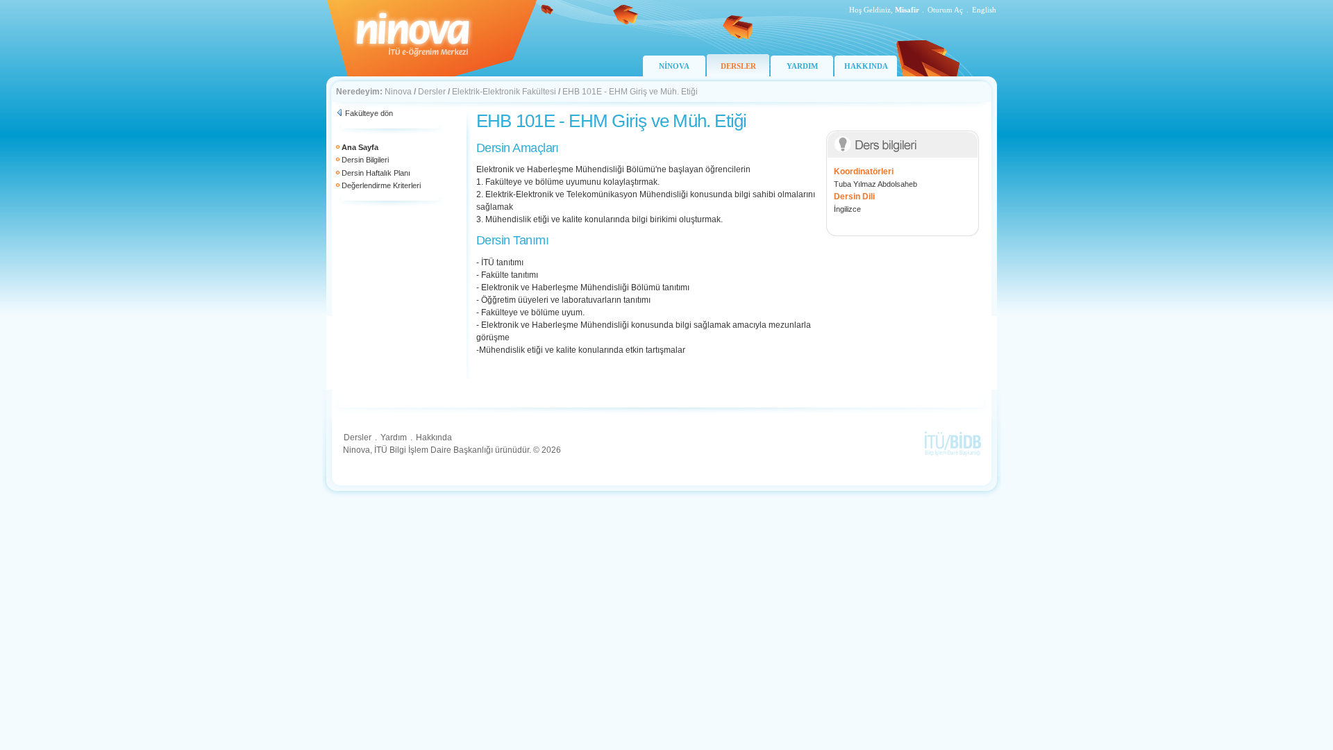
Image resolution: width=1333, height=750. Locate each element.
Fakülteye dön (369, 113)
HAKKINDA (866, 66)
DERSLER (738, 66)
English (984, 10)
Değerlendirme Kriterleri (381, 185)
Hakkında (434, 437)
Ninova (398, 92)
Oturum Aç (945, 10)
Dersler (432, 92)
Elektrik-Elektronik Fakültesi (504, 92)
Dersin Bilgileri (365, 160)
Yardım (393, 437)
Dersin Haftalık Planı (376, 173)
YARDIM (802, 66)
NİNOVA (674, 66)
